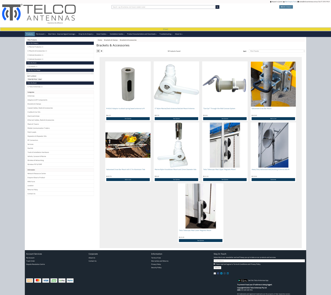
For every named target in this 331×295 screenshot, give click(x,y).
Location (30, 186)
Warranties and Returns (159, 261)
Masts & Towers (33, 124)
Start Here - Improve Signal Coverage (61, 34)
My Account (40, 34)
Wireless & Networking (35, 160)
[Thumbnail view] (98, 51)
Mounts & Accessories (38, 51)
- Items (286, 7)
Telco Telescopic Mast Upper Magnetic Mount (219, 169)
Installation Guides (117, 34)
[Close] (165, 29)
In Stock (33, 67)
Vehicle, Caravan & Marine (36, 156)
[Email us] (215, 273)
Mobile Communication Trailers (38, 128)
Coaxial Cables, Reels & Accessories (40, 108)
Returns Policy (32, 190)
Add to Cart (273, 118)
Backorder (273, 179)
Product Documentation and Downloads (141, 34)
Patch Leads (31, 132)
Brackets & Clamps (34, 104)
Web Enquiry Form (290, 1)
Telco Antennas (36, 87)
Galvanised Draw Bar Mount (262, 108)
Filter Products (32, 40)
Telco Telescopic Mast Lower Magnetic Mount (195, 230)
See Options (128, 118)
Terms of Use (156, 258)
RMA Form (31, 182)
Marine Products (36, 47)
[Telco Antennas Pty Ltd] (39, 12)
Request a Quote (277, 1)
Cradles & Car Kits (33, 112)
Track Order (30, 261)
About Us (178, 34)
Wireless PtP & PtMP (34, 164)
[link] (218, 273)
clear (40, 79)
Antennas (30, 96)
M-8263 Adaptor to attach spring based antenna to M (125, 108)
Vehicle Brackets (36, 55)
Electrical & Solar (33, 116)
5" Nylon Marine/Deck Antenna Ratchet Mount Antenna (174, 108)
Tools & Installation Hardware (38, 152)
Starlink (30, 148)
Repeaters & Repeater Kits (37, 136)
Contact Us (31, 194)
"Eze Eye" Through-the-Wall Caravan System (219, 108)
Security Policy (156, 268)
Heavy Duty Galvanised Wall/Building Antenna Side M (270, 169)
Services (30, 144)
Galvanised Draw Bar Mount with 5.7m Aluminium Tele (125, 169)
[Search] (217, 7)
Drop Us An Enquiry (86, 34)
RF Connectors (32, 140)
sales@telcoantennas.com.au (308, 1)
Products (29, 34)
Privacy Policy (156, 264)
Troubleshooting (165, 34)
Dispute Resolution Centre (35, 264)
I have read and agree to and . (238, 264)
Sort (244, 51)
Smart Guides (101, 34)
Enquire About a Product (36, 178)
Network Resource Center (36, 173)
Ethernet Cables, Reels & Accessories (40, 120)
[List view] (101, 51)
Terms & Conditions (240, 264)
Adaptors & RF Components (37, 100)
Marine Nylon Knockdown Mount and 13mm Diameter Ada (175, 169)
